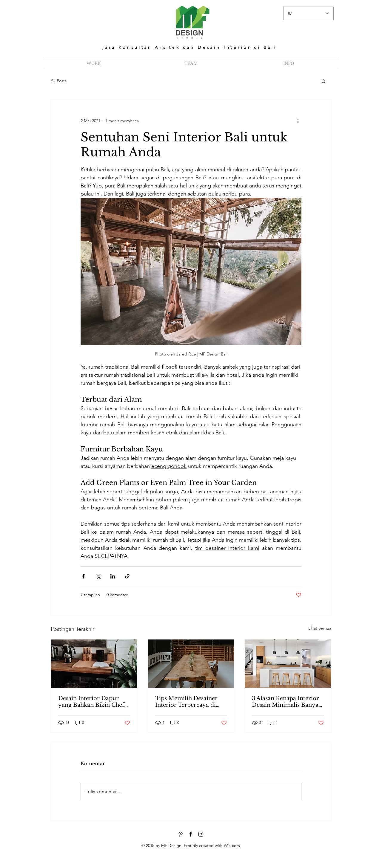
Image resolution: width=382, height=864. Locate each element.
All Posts (59, 80)
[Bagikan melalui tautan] (127, 576)
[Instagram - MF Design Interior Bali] (201, 834)
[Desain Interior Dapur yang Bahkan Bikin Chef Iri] (94, 663)
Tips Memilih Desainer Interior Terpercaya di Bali (186, 701)
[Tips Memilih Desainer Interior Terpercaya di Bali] (191, 663)
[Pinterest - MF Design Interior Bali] (180, 834)
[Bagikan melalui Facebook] (83, 576)
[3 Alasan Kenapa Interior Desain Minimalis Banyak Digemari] (288, 663)
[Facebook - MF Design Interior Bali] (190, 834)
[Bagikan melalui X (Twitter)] (98, 576)
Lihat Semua (319, 628)
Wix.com (232, 845)
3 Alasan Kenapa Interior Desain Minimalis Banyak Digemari (287, 701)
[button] (323, 81)
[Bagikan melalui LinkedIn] (112, 576)
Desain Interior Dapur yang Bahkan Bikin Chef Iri (91, 701)
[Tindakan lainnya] (297, 120)
